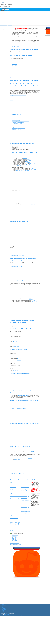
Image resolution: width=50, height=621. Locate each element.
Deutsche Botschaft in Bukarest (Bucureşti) (18, 122)
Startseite (3, 604)
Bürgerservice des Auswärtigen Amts (16, 129)
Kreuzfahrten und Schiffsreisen (14, 479)
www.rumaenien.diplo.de (15, 346)
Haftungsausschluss (4, 608)
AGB (2, 606)
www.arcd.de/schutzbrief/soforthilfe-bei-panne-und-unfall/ (22, 170)
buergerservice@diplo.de (17, 459)
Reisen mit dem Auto (14, 65)
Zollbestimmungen (14, 538)
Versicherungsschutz (14, 64)
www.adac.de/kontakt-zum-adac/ (19, 165)
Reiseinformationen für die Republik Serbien (15, 544)
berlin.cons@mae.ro (19, 368)
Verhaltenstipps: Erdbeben (25, 480)
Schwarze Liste (3, 610)
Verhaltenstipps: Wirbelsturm (17, 480)
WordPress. (27, 615)
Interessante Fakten (4, 605)
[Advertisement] (25, 71)
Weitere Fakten (3, 37)
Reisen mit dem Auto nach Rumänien (14, 543)
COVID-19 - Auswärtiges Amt (15, 46)
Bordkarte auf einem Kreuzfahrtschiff (23, 479)
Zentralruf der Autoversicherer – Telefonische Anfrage (17, 255)
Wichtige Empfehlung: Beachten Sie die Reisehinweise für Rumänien (20, 127)
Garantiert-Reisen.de (6, 4)
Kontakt (3, 2)
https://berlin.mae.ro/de (15, 370)
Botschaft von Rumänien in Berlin (17, 123)
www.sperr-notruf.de (12, 305)
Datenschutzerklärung (4, 609)
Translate (7, 10)
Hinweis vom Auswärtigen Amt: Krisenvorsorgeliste (18, 128)
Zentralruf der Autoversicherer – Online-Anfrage (16, 266)
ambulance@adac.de (32, 163)
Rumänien (11, 542)
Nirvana (25, 615)
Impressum (3, 607)
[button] (14, 547)
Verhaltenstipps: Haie (31, 479)
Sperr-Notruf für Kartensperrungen (16, 120)
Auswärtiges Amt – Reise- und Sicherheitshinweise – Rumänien (18, 95)
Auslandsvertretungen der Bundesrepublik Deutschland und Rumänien (20, 121)
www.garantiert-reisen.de (7, 614)
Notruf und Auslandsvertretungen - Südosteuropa (6, 25)
